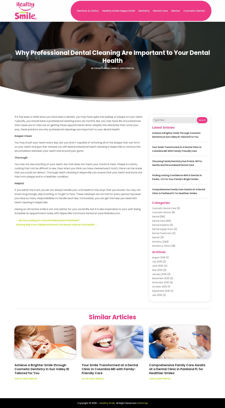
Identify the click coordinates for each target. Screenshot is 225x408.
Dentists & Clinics (88, 11)
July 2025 (157, 295)
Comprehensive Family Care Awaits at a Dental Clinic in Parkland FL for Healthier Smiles (177, 369)
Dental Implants (160, 225)
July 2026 (157, 261)
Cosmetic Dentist (194, 11)
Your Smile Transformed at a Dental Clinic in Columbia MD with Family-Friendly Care (110, 369)
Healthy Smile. (107, 403)
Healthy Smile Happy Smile (118, 11)
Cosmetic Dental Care (164, 208)
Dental (130, 68)
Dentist (175, 11)
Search (202, 120)
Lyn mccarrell (102, 68)
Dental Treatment (162, 233)
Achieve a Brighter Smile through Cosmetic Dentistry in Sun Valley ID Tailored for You (42, 369)
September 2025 (161, 290)
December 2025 (160, 278)
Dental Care (160, 11)
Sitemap (143, 403)
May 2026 (157, 270)
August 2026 (158, 257)
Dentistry (144, 11)
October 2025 (159, 286)
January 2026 (159, 274)
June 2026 (157, 265)
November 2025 (160, 282)
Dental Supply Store (162, 229)
